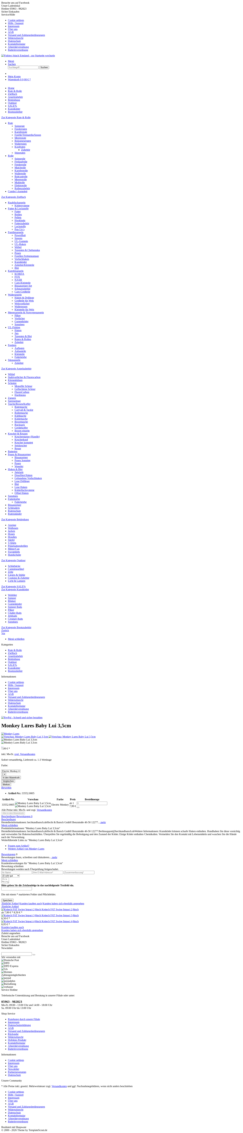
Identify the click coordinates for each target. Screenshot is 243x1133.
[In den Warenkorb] (78, 807)
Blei (17, 268)
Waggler (19, 466)
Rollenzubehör (22, 188)
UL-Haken (20, 244)
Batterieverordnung (18, 50)
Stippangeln (14, 360)
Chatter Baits (14, 612)
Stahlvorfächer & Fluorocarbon (24, 377)
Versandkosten (44, 810)
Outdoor (12, 662)
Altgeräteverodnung (18, 47)
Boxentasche (21, 421)
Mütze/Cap (14, 548)
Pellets (18, 217)
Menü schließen (16, 639)
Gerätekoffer (21, 427)
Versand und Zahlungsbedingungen (26, 35)
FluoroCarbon (22, 392)
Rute (10, 123)
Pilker (18, 315)
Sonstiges (19, 324)
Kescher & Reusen (18, 433)
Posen (18, 253)
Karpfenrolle (21, 170)
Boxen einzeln (22, 430)
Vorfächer (20, 318)
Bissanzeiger (21, 457)
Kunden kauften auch (30, 903)
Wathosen (13, 528)
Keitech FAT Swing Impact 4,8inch (60, 921)
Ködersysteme (22, 205)
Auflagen (19, 348)
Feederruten (21, 129)
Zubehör (25, 149)
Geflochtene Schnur (25, 389)
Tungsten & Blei (23, 336)
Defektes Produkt (17, 1040)
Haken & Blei (15, 469)
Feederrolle (20, 164)
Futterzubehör (22, 223)
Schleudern (14, 508)
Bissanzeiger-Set (23, 285)
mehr (103, 822)
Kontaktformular (16, 44)
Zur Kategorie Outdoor (13, 560)
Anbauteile (20, 351)
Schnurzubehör (22, 288)
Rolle (11, 155)
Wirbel (18, 247)
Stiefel (11, 540)
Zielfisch (12, 653)
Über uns (13, 29)
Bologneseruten (23, 140)
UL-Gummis (21, 241)
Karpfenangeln (15, 271)
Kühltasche (20, 415)
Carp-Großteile (22, 291)
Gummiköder (21, 321)
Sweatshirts (14, 551)
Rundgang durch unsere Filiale (24, 1019)
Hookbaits (20, 220)
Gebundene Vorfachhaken (28, 478)
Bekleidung (14, 659)
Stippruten (20, 152)
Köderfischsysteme (24, 490)
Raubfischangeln (16, 202)
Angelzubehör (15, 656)
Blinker (12, 601)
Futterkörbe (21, 357)
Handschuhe (14, 554)
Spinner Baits (15, 607)
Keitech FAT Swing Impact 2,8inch (60, 909)
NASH (18, 279)
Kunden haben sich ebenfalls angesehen (63, 903)
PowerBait (20, 235)
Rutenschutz (14, 510)
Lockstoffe (20, 226)
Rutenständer (15, 513)
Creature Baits (15, 618)
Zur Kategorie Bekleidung (15, 519)
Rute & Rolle (15, 650)
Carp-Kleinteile (23, 282)
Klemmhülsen (15, 380)
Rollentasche (21, 412)
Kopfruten (20, 146)
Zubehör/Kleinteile (24, 265)
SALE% (12, 665)
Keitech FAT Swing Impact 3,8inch (60, 915)
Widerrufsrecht (15, 38)
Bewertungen (24, 816)
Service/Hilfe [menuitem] (23, 32)
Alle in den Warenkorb (13, 813)
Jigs (17, 333)
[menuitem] (125, 20)
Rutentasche (21, 407)
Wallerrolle (20, 173)
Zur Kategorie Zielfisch (13, 197)
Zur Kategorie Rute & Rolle (16, 117)
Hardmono (20, 395)
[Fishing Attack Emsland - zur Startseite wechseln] (28, 55)
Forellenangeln (15, 232)
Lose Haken (21, 487)
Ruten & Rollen (23, 339)
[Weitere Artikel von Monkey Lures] (10, 733)
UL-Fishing (14, 327)
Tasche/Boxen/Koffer (19, 404)
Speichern (7, 900)
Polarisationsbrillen (18, 545)
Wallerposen (21, 306)
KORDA (19, 273)
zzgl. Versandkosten (24, 754)
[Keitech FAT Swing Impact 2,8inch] (21, 909)
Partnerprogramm (17, 1072)
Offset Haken (22, 493)
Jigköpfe (19, 472)
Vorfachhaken (22, 259)
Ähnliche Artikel (10, 903)
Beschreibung (8, 816)
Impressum (13, 26)
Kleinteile (20, 354)
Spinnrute (20, 126)
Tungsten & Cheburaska (27, 250)
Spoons (18, 238)
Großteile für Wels (24, 300)
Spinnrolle (20, 158)
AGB (11, 32)
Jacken (11, 531)
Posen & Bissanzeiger (19, 454)
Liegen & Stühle (16, 575)
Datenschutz (14, 41)
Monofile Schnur (23, 386)
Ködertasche (21, 418)
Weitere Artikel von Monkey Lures (26, 848)
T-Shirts (12, 542)
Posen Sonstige (22, 460)
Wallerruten (21, 143)
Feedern (12, 345)
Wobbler (12, 595)
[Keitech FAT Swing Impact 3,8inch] (21, 915)
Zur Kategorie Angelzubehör (16, 368)
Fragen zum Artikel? (18, 845)
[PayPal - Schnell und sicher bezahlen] (21, 717)
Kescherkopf (21, 439)
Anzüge (12, 525)
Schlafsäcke (14, 566)
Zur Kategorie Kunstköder (15, 589)
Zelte (10, 572)
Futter (18, 211)
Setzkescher (21, 445)
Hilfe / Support (15, 23)
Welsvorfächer (22, 303)
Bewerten (6, 787)
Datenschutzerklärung (19, 1025)
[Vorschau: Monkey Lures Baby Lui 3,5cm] (25, 736)
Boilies (18, 214)
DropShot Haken (23, 475)
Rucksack (20, 424)
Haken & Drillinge (24, 297)
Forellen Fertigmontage (27, 256)
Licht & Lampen (16, 580)
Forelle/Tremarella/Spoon (28, 135)
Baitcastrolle (21, 176)
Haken (18, 330)
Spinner (12, 598)
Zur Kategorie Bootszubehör (16, 627)
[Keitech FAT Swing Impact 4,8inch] (21, 921)
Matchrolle (20, 167)
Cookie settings (16, 20)
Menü (11, 61)
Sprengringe (14, 401)
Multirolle (20, 182)
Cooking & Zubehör (18, 577)
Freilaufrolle (21, 161)
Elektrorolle (21, 185)
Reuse (18, 448)
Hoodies (12, 537)
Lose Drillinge (22, 481)
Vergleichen (8, 781)
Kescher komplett (24, 442)
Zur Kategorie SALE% (13, 586)
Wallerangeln (15, 294)
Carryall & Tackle (24, 409)
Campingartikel (16, 569)
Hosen (11, 534)
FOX (17, 276)
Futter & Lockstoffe (18, 208)
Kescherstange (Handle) (27, 436)
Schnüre (12, 383)
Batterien (12, 451)
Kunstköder (21, 262)
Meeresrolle (21, 179)
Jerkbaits (12, 615)
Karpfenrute (21, 132)
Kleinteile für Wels (24, 309)
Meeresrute (20, 137)
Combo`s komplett (17, 191)
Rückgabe (13, 1034)
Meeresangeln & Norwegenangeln (26, 312)
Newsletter (13, 1069)
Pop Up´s (19, 229)
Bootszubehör (15, 671)
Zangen (12, 398)
